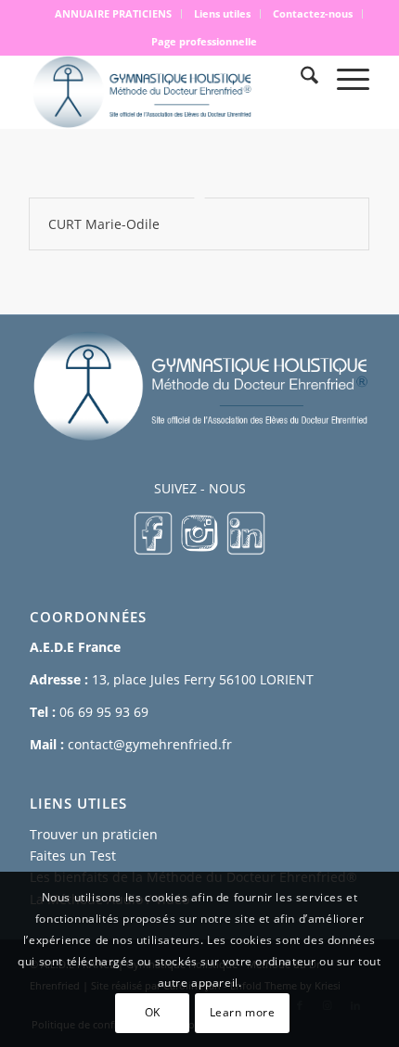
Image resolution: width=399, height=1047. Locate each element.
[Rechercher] (300, 78)
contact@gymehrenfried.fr (150, 744)
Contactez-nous (313, 13)
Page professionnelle (204, 41)
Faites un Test (73, 855)
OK (153, 1012)
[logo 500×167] (165, 92)
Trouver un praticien (94, 834)
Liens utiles (222, 13)
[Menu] (343, 78)
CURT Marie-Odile (104, 224)
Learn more (243, 1012)
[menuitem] (113, 14)
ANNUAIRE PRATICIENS (113, 13)
